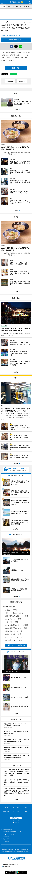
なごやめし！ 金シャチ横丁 (14, 637)
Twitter (18, 822)
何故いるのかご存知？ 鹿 (13, 631)
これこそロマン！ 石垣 (13, 619)
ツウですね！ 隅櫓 (11, 622)
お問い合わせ (6, 836)
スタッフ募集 (6, 841)
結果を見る (21, 645)
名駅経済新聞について (8, 829)
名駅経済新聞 (14, 2)
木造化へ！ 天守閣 (11, 610)
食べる (9, 6)
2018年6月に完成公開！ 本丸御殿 (16, 616)
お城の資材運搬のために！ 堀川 (16, 628)
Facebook (13, 822)
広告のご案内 (6, 839)
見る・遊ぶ (15, 6)
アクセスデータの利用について (10, 834)
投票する (10, 645)
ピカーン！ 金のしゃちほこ (14, 613)
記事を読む (16, 68)
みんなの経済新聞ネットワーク (16, 858)
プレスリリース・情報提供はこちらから (12, 831)
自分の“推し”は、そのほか (13, 640)
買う (21, 6)
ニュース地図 (4, 22)
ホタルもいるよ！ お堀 (13, 634)
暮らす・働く (27, 6)
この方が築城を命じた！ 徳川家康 (16, 625)
